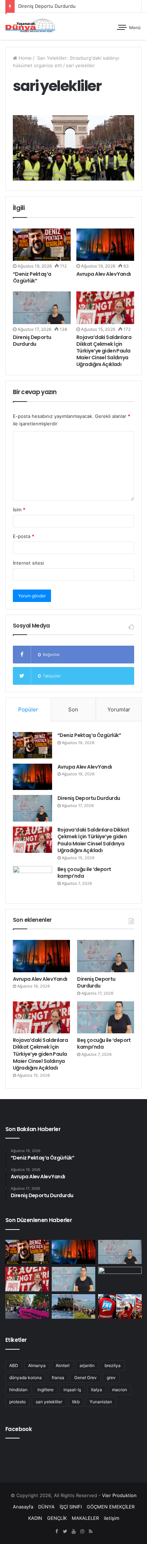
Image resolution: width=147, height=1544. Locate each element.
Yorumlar (118, 709)
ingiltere (45, 1389)
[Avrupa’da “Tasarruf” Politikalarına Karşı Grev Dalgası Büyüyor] (120, 1306)
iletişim (111, 1518)
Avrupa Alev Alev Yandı (103, 274)
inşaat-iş (72, 1389)
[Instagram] (82, 1531)
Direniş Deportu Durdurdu (47, 6)
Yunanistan (101, 1401)
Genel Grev (85, 1377)
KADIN (35, 1518)
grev (111, 1377)
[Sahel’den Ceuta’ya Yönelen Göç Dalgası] (73, 1306)
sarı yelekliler (49, 1401)
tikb (76, 1401)
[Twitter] (65, 1531)
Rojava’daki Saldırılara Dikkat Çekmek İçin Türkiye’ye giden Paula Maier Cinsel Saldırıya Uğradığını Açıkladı (103, 351)
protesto (17, 1401)
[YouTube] (73, 1531)
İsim (19, 509)
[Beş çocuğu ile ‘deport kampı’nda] (32, 879)
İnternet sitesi (28, 563)
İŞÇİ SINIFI (71, 1507)
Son (73, 709)
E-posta (23, 536)
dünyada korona (25, 1377)
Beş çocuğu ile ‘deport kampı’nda (84, 873)
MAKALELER (85, 1518)
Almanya (37, 1365)
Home (24, 58)
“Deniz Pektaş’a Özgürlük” (32, 277)
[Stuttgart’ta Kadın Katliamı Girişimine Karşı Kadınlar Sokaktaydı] (27, 1306)
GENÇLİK (57, 1518)
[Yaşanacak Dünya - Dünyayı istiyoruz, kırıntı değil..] (30, 26)
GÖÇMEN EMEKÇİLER (111, 1507)
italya (96, 1389)
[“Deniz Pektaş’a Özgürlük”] (42, 244)
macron (119, 1389)
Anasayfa (23, 1507)
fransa (58, 1377)
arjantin (87, 1365)
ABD (13, 1365)
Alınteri (63, 1365)
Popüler (28, 709)
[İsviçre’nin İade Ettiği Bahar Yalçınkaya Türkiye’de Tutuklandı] (120, 1279)
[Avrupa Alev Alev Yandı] (105, 244)
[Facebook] (56, 1531)
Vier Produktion (119, 1495)
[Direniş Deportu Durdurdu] (42, 307)
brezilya (113, 1365)
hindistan (18, 1389)
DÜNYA (46, 1507)
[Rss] (90, 1531)
